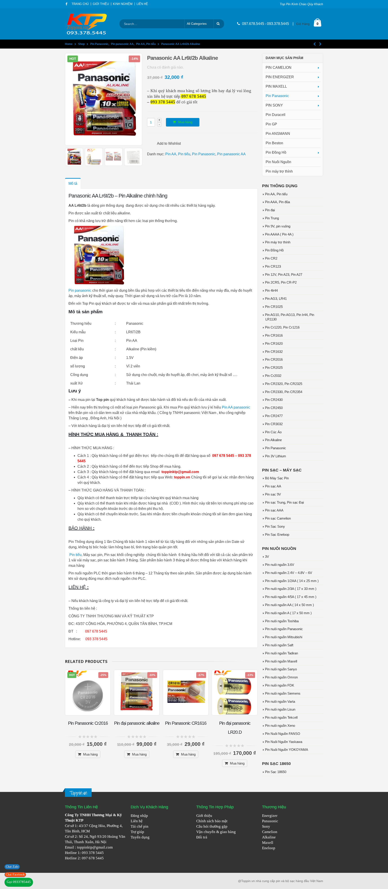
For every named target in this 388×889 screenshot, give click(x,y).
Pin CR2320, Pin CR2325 (283, 384)
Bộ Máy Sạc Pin (277, 478)
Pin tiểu (75, 555)
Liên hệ (137, 821)
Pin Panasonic (203, 154)
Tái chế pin (139, 826)
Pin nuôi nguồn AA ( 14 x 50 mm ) (289, 605)
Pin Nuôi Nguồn (278, 162)
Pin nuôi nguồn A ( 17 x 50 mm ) (288, 613)
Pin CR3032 (274, 424)
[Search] (219, 23)
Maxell (267, 842)
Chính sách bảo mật (211, 821)
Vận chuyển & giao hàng (216, 832)
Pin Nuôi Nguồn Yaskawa (283, 742)
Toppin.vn (78, 793)
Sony (266, 826)
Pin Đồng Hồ (276, 152)
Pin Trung (272, 218)
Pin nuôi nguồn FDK (279, 685)
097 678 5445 (93, 858)
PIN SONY (274, 105)
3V (267, 556)
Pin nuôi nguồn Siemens (282, 693)
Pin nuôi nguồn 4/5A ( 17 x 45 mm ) (290, 597)
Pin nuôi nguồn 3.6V (279, 565)
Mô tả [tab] (72, 183)
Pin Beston (274, 143)
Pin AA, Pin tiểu (177, 154)
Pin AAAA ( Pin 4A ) (279, 234)
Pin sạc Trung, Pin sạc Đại (284, 502)
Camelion (269, 832)
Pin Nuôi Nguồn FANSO (282, 734)
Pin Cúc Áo (273, 432)
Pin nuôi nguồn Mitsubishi (283, 637)
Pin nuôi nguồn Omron (281, 677)
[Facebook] (66, 4)
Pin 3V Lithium (275, 456)
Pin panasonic (79, 290)
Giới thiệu (204, 815)
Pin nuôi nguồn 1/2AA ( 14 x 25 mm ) (292, 581)
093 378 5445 (93, 853)
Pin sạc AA (273, 486)
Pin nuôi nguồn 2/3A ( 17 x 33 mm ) (290, 589)
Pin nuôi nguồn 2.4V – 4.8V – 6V (288, 573)
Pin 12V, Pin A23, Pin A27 (283, 274)
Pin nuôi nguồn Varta (280, 701)
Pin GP (271, 124)
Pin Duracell (275, 115)
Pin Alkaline (273, 440)
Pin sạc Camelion (278, 518)
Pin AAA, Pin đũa (277, 202)
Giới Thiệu (101, 4)
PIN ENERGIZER (280, 77)
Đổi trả (201, 837)
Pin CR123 (273, 266)
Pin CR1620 (274, 343)
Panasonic (270, 821)
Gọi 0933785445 (19, 882)
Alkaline (269, 837)
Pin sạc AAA (274, 510)
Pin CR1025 (274, 307)
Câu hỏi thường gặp (211, 826)
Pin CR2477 (274, 416)
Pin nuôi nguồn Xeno (280, 725)
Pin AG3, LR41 (276, 298)
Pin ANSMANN (278, 134)
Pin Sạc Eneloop (277, 534)
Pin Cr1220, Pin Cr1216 (282, 327)
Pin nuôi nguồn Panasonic (284, 629)
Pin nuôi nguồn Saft (279, 645)
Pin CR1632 (274, 351)
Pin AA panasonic (236, 407)
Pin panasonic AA (231, 154)
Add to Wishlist (169, 143)
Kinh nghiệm (122, 4)
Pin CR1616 (274, 335)
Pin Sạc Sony (275, 526)
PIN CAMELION (278, 67)
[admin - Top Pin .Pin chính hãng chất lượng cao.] (87, 24)
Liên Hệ (142, 4)
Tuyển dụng (140, 837)
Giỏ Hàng (303, 24)
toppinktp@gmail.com (95, 847)
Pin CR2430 (274, 400)
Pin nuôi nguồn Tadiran (281, 653)
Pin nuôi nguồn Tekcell (281, 717)
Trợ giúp (137, 832)
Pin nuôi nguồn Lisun (280, 709)
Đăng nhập (139, 815)
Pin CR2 (271, 258)
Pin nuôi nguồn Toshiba (282, 621)
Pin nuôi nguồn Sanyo (281, 669)
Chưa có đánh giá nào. (165, 67)
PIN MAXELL (276, 86)
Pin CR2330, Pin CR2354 (283, 392)
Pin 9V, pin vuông (277, 226)
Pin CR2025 (274, 367)
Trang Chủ (80, 4)
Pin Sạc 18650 (275, 772)
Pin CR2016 (274, 359)
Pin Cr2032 (273, 376)
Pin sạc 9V (273, 494)
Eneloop (268, 848)
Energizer (270, 815)
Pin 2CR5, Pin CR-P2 (281, 282)
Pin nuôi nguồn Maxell (281, 661)
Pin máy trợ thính (279, 171)
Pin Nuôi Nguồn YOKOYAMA (286, 749)
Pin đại (270, 210)
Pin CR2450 (274, 408)
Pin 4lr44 (271, 290)
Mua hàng (185, 122)
